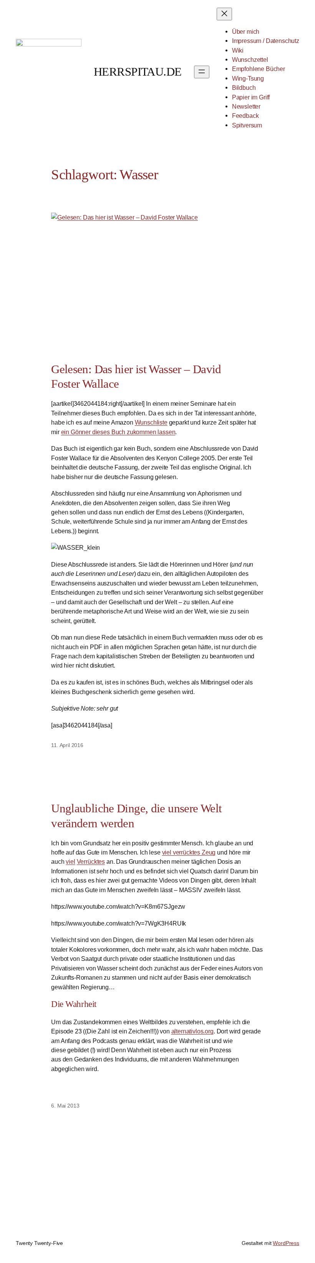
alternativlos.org (192, 1031)
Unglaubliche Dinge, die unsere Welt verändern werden (136, 816)
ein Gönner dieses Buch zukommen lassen (118, 431)
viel (70, 861)
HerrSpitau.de (138, 71)
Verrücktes (91, 861)
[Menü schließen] (224, 14)
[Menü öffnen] (201, 72)
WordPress (286, 1243)
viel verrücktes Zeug (189, 852)
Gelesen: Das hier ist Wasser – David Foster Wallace (136, 376)
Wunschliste (151, 422)
